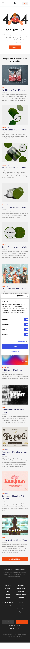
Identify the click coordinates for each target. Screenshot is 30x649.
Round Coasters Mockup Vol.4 (14, 247)
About (21, 612)
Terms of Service (7, 634)
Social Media (7, 606)
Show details (21, 341)
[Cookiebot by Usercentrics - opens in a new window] (18, 296)
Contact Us (21, 609)
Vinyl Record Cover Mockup (13, 90)
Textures (4, 367)
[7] (15, 273)
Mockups (4, 87)
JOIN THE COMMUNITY (14, 626)
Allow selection (15, 351)
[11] (15, 481)
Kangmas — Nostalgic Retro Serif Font (14, 497)
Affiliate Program (17, 636)
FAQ (9, 636)
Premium (21, 606)
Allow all (15, 346)
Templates (21, 591)
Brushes (21, 585)
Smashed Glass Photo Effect (14, 289)
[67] (15, 394)
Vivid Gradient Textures (12, 370)
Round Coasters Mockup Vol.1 (14, 130)
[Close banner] (27, 296)
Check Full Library (15, 559)
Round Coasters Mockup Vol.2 (14, 168)
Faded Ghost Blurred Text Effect (13, 411)
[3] (15, 75)
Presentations (21, 594)
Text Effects (21, 588)
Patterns (21, 598)
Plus (8, 127)
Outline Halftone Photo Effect (14, 540)
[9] (15, 437)
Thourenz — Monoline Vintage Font (14, 453)
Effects (3, 286)
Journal (20, 603)
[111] (15, 525)
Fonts (3, 449)
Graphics (7, 594)
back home (15, 47)
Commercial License (20, 634)
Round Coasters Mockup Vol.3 (14, 207)
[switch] (26, 324)
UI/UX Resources (7, 603)
